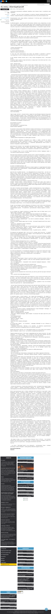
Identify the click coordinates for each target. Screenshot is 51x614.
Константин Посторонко (28, 612)
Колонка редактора (5, 552)
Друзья (2, 558)
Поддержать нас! (5, 564)
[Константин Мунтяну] (4, 20)
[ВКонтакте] (1, 1)
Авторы (3, 560)
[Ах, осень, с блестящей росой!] (17, 9)
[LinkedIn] (6, 1)
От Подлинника (5, 554)
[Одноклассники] (3, 1)
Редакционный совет (6, 550)
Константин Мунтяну (5, 17)
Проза (8, 15)
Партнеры (3, 562)
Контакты (3, 556)
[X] (4, 1)
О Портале (3, 548)
